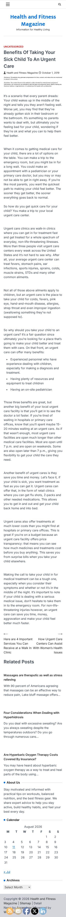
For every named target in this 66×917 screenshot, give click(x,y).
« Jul (7, 872)
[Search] (59, 4)
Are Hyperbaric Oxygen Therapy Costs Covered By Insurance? (31, 757)
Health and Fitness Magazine (33, 20)
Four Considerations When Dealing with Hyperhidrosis (31, 715)
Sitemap (25, 903)
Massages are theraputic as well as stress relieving (33, 677)
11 (13, 847)
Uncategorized (13, 46)
